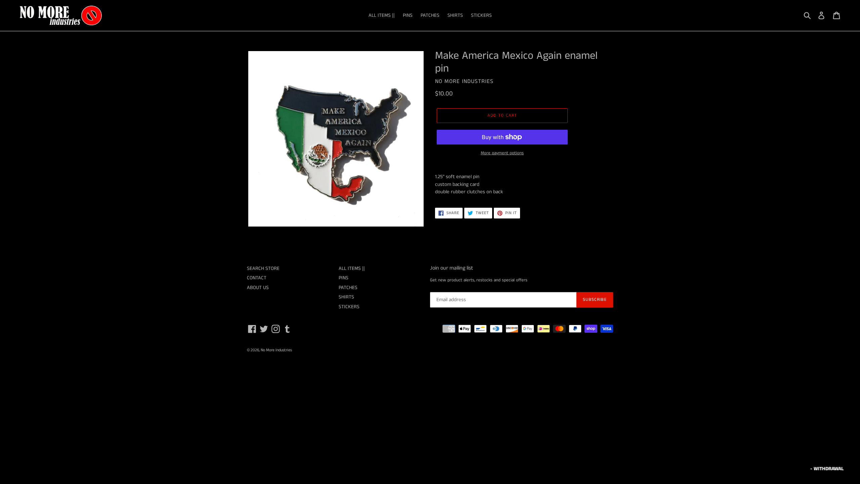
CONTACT (256, 277)
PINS (408, 15)
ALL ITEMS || (382, 15)
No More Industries (276, 350)
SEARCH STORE (263, 268)
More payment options (502, 153)
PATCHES (430, 15)
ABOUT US (258, 287)
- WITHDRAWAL (827, 468)
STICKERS (481, 15)
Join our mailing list (451, 268)
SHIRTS (455, 15)
